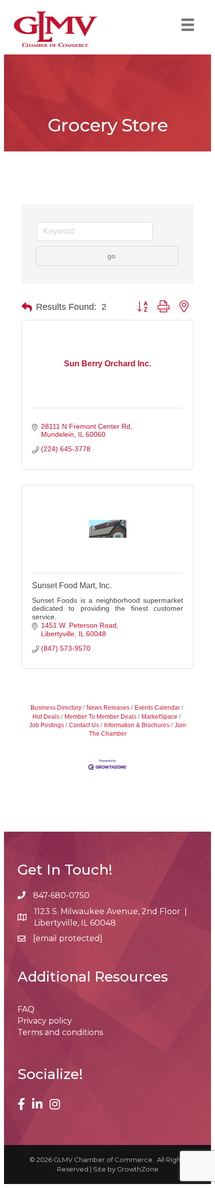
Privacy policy (45, 1021)
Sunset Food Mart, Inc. (72, 585)
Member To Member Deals (100, 716)
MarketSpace (160, 716)
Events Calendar (157, 707)
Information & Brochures (137, 725)
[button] (27, 307)
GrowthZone (137, 1169)
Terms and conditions (60, 1032)
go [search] (112, 256)
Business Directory (56, 707)
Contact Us (84, 725)
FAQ (26, 1009)
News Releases (108, 707)
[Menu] (187, 24)
